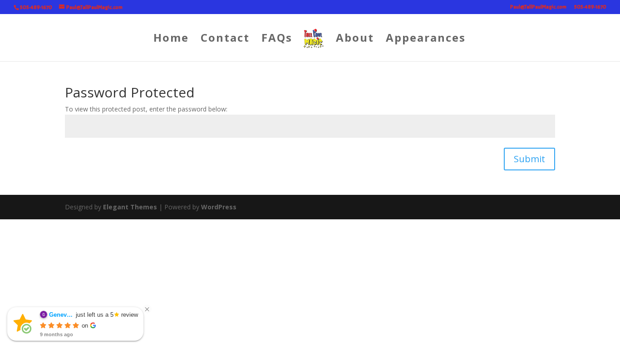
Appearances (426, 39)
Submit (529, 159)
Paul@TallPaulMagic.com (538, 7)
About (355, 39)
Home (171, 39)
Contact (225, 39)
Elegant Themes (130, 207)
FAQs (276, 39)
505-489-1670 (590, 7)
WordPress (218, 207)
